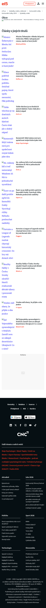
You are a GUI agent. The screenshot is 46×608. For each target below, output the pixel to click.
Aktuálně (5, 477)
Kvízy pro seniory (7, 493)
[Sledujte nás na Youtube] (30, 425)
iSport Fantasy (14, 455)
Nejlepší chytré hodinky (9, 563)
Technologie (7, 548)
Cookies (36, 594)
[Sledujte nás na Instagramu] (25, 425)
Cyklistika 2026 (30, 540)
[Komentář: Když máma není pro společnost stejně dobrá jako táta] (8, 147)
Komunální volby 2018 (9, 13)
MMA (27, 521)
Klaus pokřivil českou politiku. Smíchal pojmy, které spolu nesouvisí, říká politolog (28, 74)
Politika (5, 516)
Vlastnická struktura (30, 597)
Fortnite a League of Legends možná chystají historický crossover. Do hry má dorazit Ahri (30, 231)
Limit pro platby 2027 (33, 560)
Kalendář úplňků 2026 (9, 496)
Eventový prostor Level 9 (19, 465)
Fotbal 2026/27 (31, 525)
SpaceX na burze (7, 554)
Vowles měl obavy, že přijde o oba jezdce (29, 303)
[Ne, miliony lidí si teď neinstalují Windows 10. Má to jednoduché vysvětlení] (8, 173)
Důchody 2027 (30, 563)
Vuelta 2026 (14, 469)
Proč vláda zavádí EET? (9, 530)
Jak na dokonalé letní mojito (35, 505)
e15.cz (4, 11)
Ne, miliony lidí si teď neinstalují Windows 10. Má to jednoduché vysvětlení (28, 164)
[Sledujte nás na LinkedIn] (11, 425)
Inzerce (31, 404)
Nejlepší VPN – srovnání (10, 566)
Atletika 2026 (30, 537)
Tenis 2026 (29, 531)
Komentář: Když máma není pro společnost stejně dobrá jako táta (29, 139)
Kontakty (11, 404)
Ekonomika (30, 548)
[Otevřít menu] (43, 3)
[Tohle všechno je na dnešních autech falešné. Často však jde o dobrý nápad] (8, 119)
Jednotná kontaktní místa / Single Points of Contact (22, 600)
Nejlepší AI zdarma (8, 560)
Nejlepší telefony (7, 557)
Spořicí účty (29, 557)
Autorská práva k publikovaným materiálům (22, 589)
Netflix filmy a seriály (9, 570)
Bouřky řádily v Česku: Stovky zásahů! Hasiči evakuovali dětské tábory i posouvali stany (29, 266)
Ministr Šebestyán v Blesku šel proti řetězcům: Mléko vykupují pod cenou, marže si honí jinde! (30, 39)
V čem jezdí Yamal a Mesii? (10, 489)
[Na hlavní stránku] (5, 3)
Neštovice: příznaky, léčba (10, 486)
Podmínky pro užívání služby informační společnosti (22, 592)
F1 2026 (28, 534)
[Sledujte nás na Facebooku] (20, 425)
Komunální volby (35, 11)
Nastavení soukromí (15, 597)
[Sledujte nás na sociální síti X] (15, 425)
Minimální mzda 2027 (33, 566)
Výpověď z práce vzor (9, 536)
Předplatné (14, 409)
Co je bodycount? (7, 499)
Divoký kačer (6, 539)
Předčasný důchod (32, 554)
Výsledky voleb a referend (17, 11)
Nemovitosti (13, 458)
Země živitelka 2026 (32, 570)
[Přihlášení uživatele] (38, 3)
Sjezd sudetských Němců (10, 527)
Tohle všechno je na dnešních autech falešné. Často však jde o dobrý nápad (28, 109)
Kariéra (33, 409)
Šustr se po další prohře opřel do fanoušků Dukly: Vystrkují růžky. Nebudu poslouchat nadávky (28, 192)
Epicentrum (5, 483)
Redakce (22, 404)
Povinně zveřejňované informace (28, 602)
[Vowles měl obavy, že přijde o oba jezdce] (8, 308)
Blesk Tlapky (22, 451)
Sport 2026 (30, 516)
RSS (24, 409)
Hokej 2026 (29, 528)
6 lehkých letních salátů (33, 508)
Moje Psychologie (8, 451)
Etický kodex (11, 602)
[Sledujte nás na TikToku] (35, 425)
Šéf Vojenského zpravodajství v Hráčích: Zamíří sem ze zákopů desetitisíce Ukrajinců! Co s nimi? (29, 321)
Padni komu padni (8, 533)
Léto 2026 (29, 477)
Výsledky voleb (25, 13)
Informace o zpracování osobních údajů (19, 594)
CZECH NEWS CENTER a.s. (31, 579)
